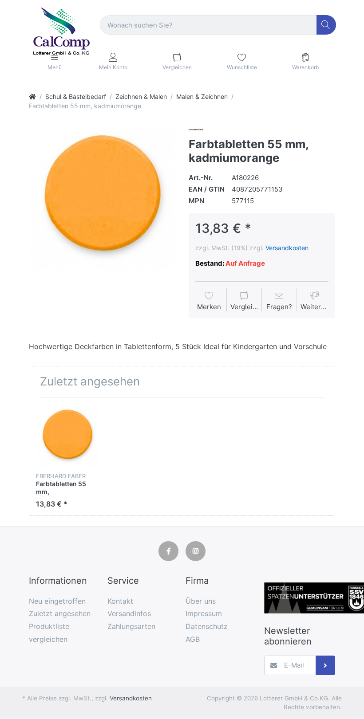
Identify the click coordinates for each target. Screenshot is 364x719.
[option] (102, 195)
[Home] (32, 96)
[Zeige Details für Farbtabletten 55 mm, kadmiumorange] (67, 435)
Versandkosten (287, 247)
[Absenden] (326, 666)
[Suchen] (326, 25)
